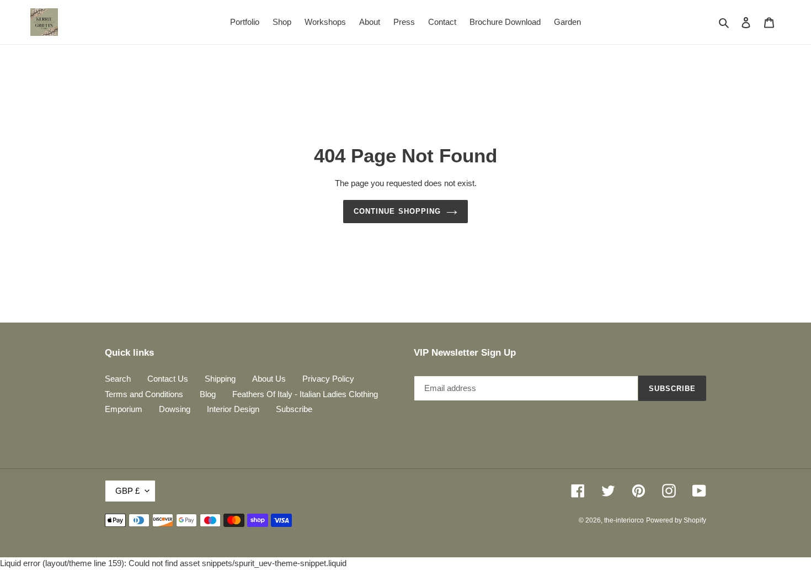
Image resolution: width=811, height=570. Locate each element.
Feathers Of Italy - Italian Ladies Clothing (305, 394)
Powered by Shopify (676, 520)
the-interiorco (624, 520)
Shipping (220, 378)
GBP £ (127, 490)
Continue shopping (397, 211)
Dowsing (174, 409)
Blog (208, 394)
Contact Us (167, 378)
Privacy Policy (328, 378)
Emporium (123, 409)
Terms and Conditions (144, 394)
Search (118, 378)
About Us (269, 378)
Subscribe (294, 409)
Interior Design (233, 409)
